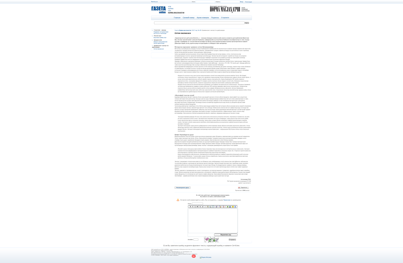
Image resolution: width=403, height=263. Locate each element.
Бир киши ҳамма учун (160, 37)
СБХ (169, 10)
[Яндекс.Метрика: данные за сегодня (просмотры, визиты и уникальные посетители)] (205, 257)
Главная (177, 18)
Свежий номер (188, 18)
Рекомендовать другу (182, 187)
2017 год (194, 30)
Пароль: (218, 1)
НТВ (169, 6)
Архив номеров (203, 18)
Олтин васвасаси (159, 49)
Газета (183, 30)
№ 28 (199, 30)
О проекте (225, 18)
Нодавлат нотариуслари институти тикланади (161, 32)
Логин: (193, 1)
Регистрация (248, 2)
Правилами (227, 200)
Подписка (215, 18)
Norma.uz (154, 1)
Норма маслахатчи (176, 12)
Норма (170, 8)
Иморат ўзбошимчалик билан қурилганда (160, 42)
